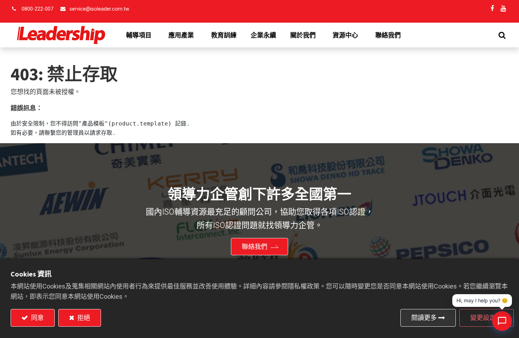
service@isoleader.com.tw (99, 9)
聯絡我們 (254, 247)
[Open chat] (502, 321)
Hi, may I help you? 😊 (482, 300)
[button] (502, 35)
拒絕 (83, 318)
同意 (37, 318)
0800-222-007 (37, 9)
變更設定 (483, 318)
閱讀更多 (424, 318)
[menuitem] (224, 35)
